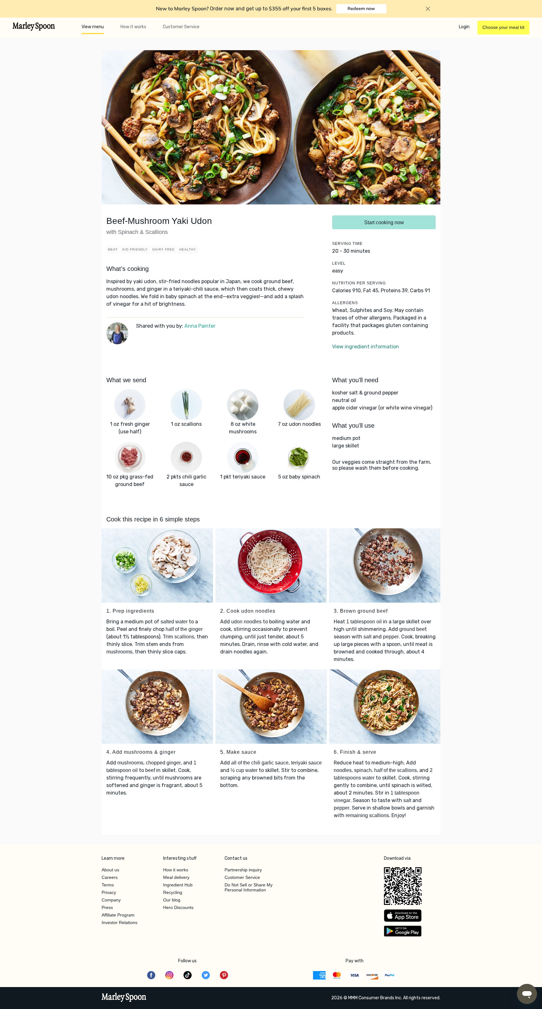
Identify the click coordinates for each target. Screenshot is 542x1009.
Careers (110, 877)
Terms (108, 884)
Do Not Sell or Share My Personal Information (249, 887)
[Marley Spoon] (124, 998)
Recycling (172, 892)
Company (111, 899)
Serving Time (347, 243)
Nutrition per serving (359, 283)
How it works (133, 26)
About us (110, 869)
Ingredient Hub (178, 884)
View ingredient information (365, 347)
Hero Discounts (178, 907)
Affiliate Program (118, 914)
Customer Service (181, 26)
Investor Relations (119, 922)
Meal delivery (176, 877)
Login (464, 26)
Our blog (171, 899)
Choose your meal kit (503, 27)
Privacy (109, 892)
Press (107, 907)
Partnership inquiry (243, 869)
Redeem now (361, 8)
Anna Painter (199, 326)
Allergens (345, 303)
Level (339, 263)
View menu (93, 26)
